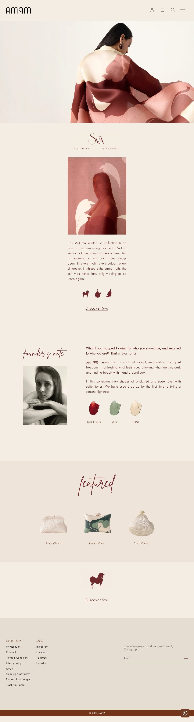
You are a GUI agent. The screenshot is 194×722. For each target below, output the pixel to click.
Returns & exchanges (18, 679)
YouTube (41, 657)
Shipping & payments (18, 673)
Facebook (42, 652)
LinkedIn (41, 663)
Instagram (42, 646)
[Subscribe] (186, 658)
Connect (11, 652)
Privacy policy (13, 663)
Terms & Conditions (17, 657)
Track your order (15, 684)
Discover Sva (97, 308)
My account (13, 646)
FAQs (9, 668)
